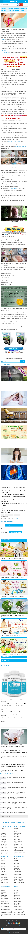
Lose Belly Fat (17, 836)
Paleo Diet (3, 871)
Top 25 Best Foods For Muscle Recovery (11, 762)
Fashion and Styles (5, 884)
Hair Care (3, 860)
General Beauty (4, 880)
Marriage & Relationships (6, 912)
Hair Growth (3, 872)
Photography (17, 898)
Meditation (16, 861)
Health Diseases (17, 834)
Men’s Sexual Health (18, 850)
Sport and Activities (18, 909)
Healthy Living (17, 872)
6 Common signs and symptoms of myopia (11, 750)
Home (2, 4)
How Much (4, 46)
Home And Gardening (19, 911)
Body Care (3, 865)
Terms (21, 930)
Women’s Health (4, 850)
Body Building (4, 845)
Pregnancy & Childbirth (19, 880)
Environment (17, 896)
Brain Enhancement (18, 845)
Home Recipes (17, 901)
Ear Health (3, 831)
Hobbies (16, 892)
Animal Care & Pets (18, 912)
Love (2, 889)
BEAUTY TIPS (4, 856)
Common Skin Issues (18, 847)
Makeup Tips (4, 874)
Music (15, 889)
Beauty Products (4, 882)
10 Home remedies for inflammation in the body (13, 494)
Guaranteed (6, 52)
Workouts (3, 858)
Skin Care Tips (17, 871)
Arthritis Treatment (18, 842)
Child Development (5, 903)
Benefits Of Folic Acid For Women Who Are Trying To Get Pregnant (14, 504)
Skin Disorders (17, 833)
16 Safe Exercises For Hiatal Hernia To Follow (11, 635)
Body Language (4, 898)
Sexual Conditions (18, 841)
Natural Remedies (18, 877)
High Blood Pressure (18, 849)
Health (6, 4)
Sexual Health (17, 839)
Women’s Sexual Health (19, 852)
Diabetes (16, 828)
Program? (4, 50)
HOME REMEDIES (19, 856)
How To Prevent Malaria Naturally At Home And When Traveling (12, 500)
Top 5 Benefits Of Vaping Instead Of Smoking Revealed (14, 703)
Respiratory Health (18, 844)
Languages (3, 892)
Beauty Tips (3, 869)
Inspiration (3, 890)
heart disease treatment (20, 146)
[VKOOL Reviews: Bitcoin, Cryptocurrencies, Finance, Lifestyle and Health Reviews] (14, 1)
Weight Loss (3, 876)
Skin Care (3, 868)
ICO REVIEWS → (6, 660)
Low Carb (3, 830)
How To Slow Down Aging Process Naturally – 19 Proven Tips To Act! (13, 511)
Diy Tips (16, 890)
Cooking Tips (17, 895)
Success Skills (17, 903)
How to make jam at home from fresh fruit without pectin (13, 507)
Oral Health (3, 834)
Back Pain (16, 863)
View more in (5, 816)
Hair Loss (3, 866)
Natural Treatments (4, 516)
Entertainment (17, 900)
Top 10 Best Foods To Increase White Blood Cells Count (13, 577)
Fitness (2, 828)
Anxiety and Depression (19, 853)
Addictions (16, 830)
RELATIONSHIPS (5, 886)
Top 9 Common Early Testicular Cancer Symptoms (13, 711)
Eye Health (3, 833)
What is (3, 39)
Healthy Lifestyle (4, 900)
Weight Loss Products (19, 882)
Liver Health (3, 839)
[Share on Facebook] (17, 4)
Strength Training (4, 853)
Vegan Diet (16, 866)
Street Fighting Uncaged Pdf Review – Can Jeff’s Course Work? (13, 491)
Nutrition (16, 860)
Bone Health (3, 838)
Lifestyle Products (18, 904)
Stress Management (5, 909)
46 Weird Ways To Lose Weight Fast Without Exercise (12, 596)
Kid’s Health (3, 836)
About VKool (17, 925)
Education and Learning (19, 914)
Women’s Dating (4, 901)
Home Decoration (18, 907)
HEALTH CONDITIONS (20, 826)
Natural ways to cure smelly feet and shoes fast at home (13, 497)
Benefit (5, 45)
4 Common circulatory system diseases (16, 812)
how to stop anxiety (13, 188)
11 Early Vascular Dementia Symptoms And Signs (12, 717)
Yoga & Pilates (4, 877)
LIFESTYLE (17, 886)
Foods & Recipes (4, 879)
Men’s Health (4, 842)
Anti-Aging (3, 863)
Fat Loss (3, 861)
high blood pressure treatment (14, 141)
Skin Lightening (17, 874)
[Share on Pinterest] (20, 4)
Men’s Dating (4, 895)
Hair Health (16, 868)
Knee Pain (16, 865)
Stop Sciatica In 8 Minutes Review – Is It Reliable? (11, 744)
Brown (17, 518)
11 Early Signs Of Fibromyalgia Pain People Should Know (14, 759)
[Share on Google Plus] (22, 4)
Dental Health (4, 844)
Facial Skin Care (17, 869)
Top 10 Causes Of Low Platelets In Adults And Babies (13, 764)
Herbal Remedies (18, 876)
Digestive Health (4, 852)
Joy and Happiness (5, 904)
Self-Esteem (3, 893)
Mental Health (4, 849)
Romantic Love (4, 896)
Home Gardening (18, 906)
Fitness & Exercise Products (20, 884)
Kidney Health (4, 847)
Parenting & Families (5, 907)
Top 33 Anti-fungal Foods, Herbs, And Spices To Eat (12, 654)
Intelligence (16, 893)
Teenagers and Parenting (6, 911)
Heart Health (3, 841)
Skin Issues (16, 831)
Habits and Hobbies (5, 906)
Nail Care (16, 858)
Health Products (17, 838)
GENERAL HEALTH (6, 826)
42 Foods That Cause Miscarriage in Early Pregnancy (12, 558)
